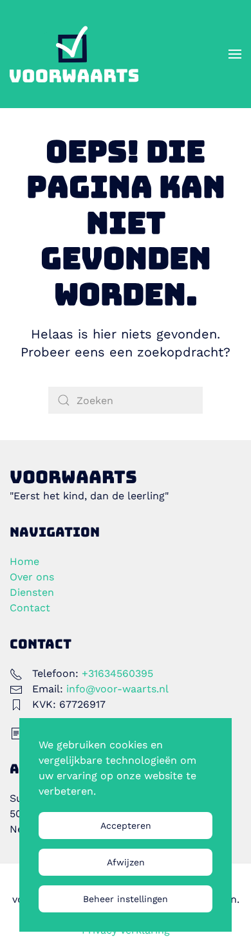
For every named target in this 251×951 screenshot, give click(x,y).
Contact (30, 608)
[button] (234, 54)
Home (24, 561)
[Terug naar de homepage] (74, 54)
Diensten (32, 592)
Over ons (32, 577)
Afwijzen (126, 862)
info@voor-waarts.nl (117, 689)
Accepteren (125, 825)
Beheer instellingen (125, 899)
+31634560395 (117, 673)
